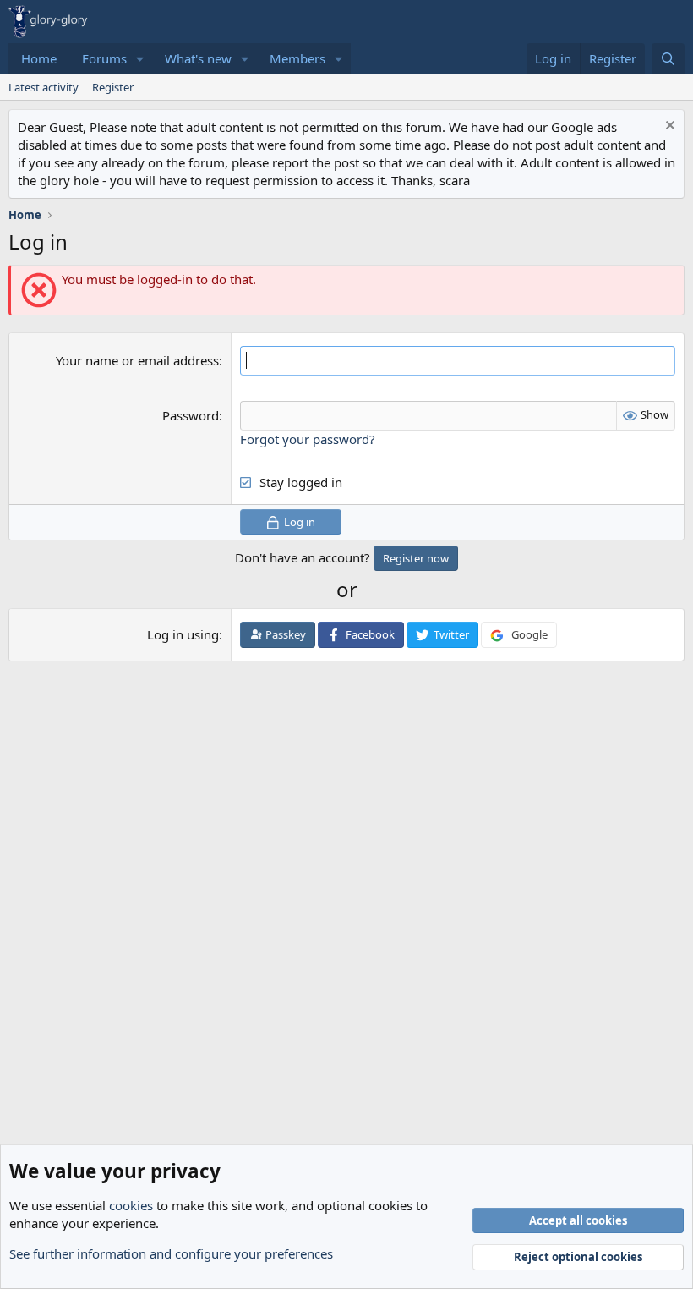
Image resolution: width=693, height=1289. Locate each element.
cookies (131, 1205)
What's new (198, 58)
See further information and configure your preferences (171, 1253)
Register (113, 87)
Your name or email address (137, 360)
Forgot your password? (307, 439)
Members (297, 58)
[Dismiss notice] (668, 127)
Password (190, 415)
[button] (140, 58)
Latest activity (43, 87)
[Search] (668, 58)
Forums (104, 58)
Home (39, 58)
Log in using (183, 634)
